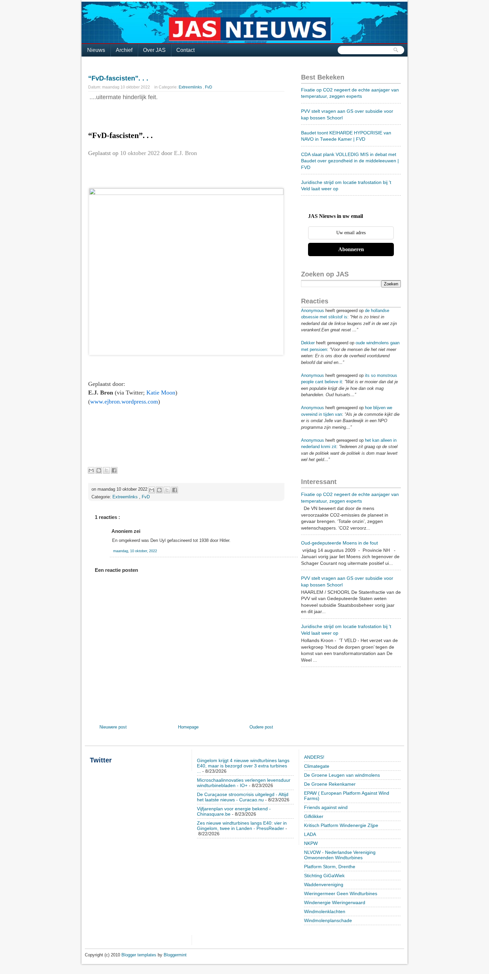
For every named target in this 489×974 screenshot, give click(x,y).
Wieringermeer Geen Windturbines (340, 893)
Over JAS (154, 50)
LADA (310, 834)
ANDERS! (314, 757)
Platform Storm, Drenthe (329, 866)
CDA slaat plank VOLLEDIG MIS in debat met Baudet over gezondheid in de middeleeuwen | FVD (350, 161)
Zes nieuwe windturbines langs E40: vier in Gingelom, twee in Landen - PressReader (242, 825)
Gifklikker (313, 816)
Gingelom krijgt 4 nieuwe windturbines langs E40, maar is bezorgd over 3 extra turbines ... (243, 766)
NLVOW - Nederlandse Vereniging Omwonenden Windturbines (340, 855)
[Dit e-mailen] (91, 470)
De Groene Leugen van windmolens (342, 775)
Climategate (316, 766)
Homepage (188, 727)
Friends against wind (326, 807)
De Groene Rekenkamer (330, 784)
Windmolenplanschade (328, 920)
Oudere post (261, 727)
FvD (208, 87)
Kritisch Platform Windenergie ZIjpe (341, 825)
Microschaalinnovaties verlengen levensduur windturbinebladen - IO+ (243, 782)
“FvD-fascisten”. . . (118, 78)
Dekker (308, 342)
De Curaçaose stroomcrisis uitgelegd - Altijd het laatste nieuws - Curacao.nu (242, 797)
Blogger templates (139, 954)
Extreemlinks (191, 87)
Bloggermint (175, 954)
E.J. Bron (185, 153)
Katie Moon (160, 392)
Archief (124, 50)
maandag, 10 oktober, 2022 (135, 551)
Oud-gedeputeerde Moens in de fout (339, 543)
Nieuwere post (113, 727)
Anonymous (312, 310)
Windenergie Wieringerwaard (334, 902)
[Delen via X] (106, 470)
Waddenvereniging (323, 884)
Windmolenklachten (324, 911)
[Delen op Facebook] (114, 470)
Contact (185, 50)
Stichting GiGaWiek (324, 875)
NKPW (311, 843)
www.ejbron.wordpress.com (124, 401)
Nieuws (96, 50)
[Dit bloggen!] (98, 470)
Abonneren (351, 249)
